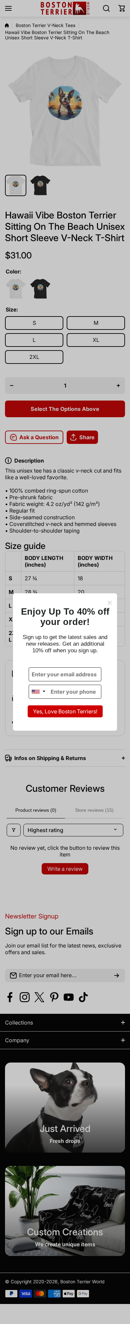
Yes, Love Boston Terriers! (65, 711)
